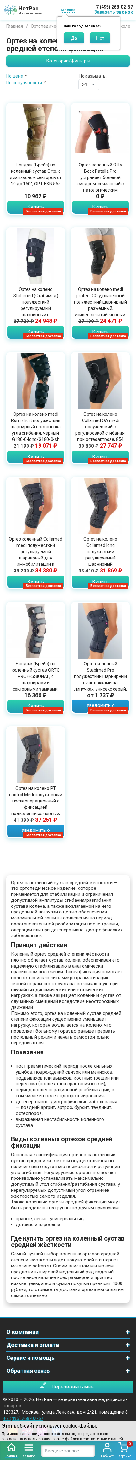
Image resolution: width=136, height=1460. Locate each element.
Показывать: (92, 76)
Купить (35, 207)
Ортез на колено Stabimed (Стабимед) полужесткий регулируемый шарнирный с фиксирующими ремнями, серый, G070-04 (35, 308)
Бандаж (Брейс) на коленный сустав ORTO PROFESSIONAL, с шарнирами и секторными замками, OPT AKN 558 (36, 679)
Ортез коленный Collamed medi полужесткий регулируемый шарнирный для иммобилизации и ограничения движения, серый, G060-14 (35, 557)
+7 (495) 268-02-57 (113, 7)
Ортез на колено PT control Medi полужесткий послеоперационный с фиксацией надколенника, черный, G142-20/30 (35, 804)
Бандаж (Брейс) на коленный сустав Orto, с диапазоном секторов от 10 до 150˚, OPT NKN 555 (36, 174)
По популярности (24, 82)
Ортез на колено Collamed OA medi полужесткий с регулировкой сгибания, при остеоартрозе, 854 (100, 427)
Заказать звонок (113, 12)
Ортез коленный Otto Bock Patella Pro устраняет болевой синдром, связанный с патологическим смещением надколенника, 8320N (100, 183)
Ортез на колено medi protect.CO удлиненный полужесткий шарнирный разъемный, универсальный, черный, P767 (100, 305)
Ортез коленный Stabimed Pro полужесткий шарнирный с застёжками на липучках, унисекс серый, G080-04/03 (100, 679)
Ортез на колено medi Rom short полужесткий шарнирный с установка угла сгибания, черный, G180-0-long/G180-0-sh (36, 427)
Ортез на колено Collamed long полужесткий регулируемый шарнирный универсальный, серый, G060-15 (100, 557)
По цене (14, 75)
